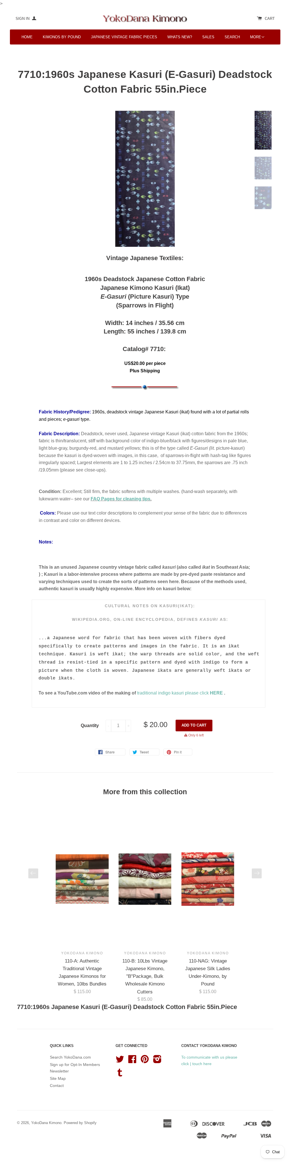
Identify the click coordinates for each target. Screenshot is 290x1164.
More (255, 37)
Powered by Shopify (80, 1123)
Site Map (58, 1078)
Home (27, 37)
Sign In (23, 18)
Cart (270, 18)
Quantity (90, 725)
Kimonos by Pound (62, 37)
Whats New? (179, 37)
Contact (57, 1085)
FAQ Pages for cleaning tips (120, 498)
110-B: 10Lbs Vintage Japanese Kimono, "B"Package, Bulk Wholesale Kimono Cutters (144, 976)
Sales (208, 37)
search (232, 37)
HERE (217, 693)
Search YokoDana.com (70, 1057)
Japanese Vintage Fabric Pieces (124, 37)
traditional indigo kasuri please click (173, 693)
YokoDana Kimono (46, 1123)
